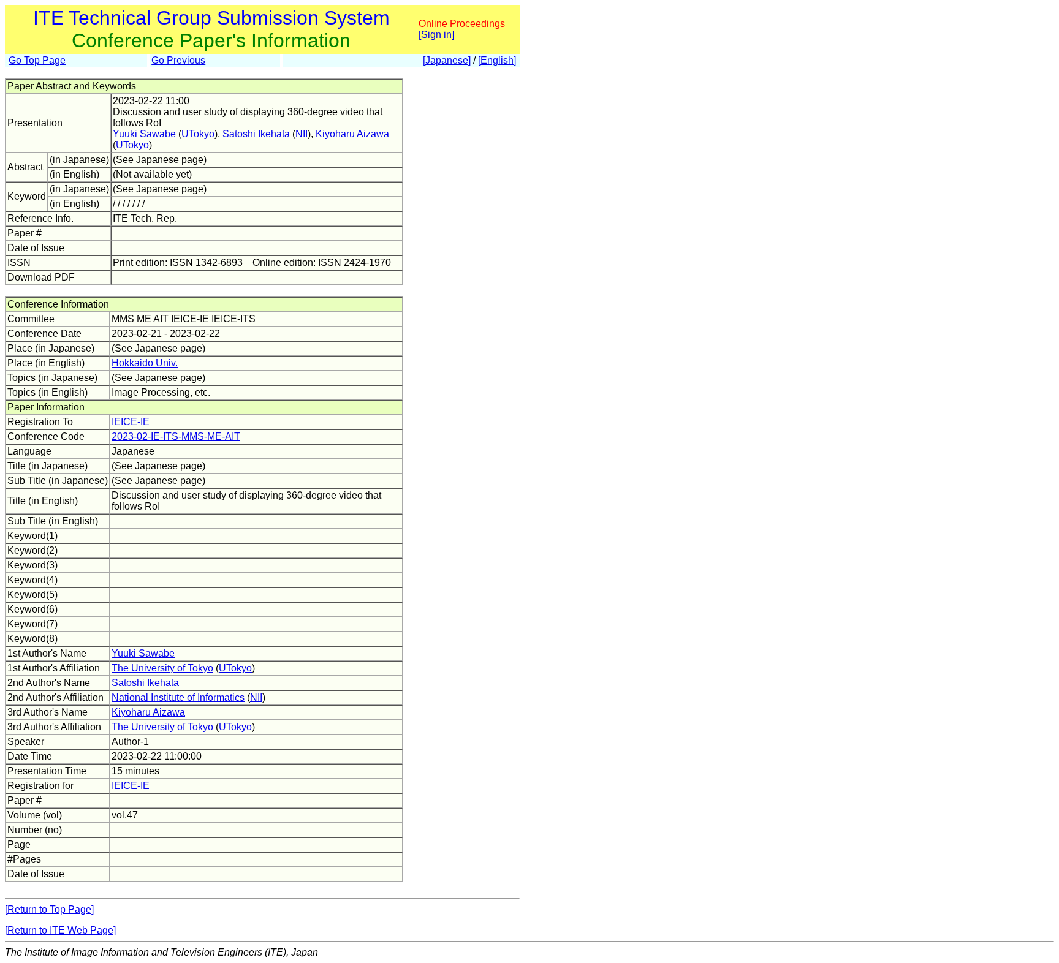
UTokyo (197, 134)
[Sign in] (436, 34)
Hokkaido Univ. (145, 363)
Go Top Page (37, 60)
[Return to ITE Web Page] (60, 930)
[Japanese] (447, 60)
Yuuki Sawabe (144, 134)
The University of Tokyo (162, 668)
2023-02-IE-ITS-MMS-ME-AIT (176, 436)
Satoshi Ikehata (256, 134)
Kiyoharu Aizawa (352, 134)
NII (301, 134)
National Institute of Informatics (178, 697)
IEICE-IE (131, 422)
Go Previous (178, 60)
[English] (497, 60)
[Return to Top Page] (49, 909)
